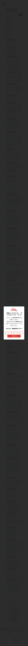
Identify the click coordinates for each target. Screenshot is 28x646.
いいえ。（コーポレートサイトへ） (14, 332)
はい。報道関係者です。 (14, 336)
